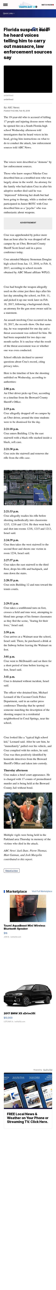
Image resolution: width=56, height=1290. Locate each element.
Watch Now (47, 5)
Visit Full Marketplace (42, 891)
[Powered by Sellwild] (47, 1070)
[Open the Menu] (5, 5)
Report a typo (11, 870)
